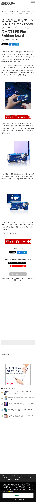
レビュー (9, 475)
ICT (20, 477)
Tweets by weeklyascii (5, 354)
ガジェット (22, 475)
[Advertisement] (18, 302)
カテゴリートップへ (18, 274)
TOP (4, 475)
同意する (18, 495)
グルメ (18, 8)
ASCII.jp (11, 479)
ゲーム (6, 8)
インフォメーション (27, 477)
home (5, 12)
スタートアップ (12, 477)
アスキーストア (14, 12)
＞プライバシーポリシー (18, 499)
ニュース (16, 475)
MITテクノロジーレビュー (22, 479)
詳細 (9, 491)
